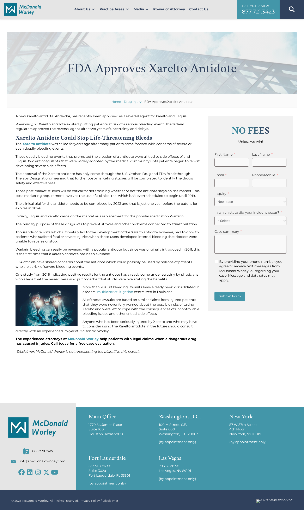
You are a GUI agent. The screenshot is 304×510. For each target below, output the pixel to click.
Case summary (226, 232)
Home (116, 102)
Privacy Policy (89, 501)
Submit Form (230, 296)
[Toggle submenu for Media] (147, 9)
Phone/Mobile (263, 175)
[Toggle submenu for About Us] (93, 9)
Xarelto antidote (37, 144)
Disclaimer (110, 501)
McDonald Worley (83, 339)
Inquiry (220, 194)
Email (219, 175)
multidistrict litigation (115, 292)
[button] (258, 9)
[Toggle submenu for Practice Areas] (127, 9)
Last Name (261, 154)
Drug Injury (132, 102)
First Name (223, 154)
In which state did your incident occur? (246, 212)
